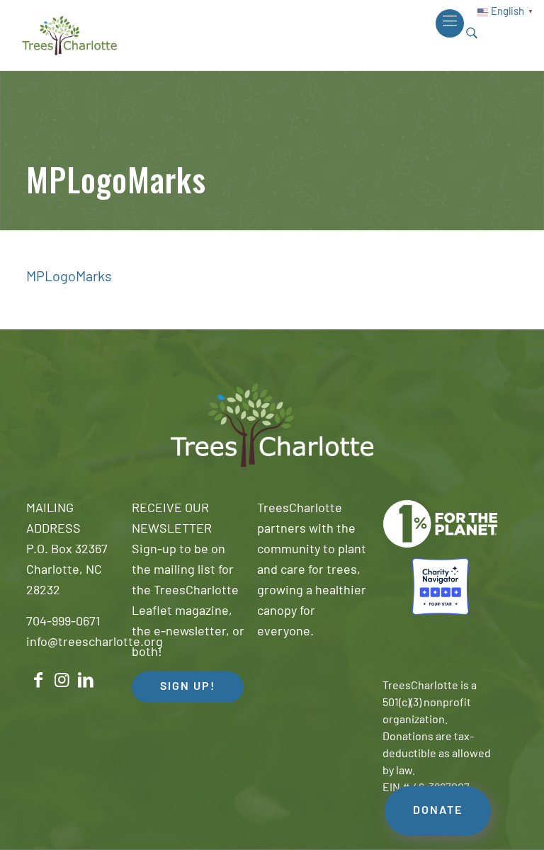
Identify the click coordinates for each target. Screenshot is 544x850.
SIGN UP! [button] (187, 687)
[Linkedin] (86, 680)
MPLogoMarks (69, 278)
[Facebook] (38, 680)
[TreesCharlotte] (69, 35)
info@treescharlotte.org (94, 643)
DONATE (438, 811)
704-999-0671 (63, 622)
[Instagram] (62, 680)
